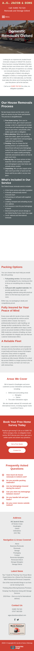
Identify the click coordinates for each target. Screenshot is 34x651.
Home (13, 26)
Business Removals (17, 546)
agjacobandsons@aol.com (17, 615)
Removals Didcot (17, 560)
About (17, 544)
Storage (17, 550)
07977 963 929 (17, 611)
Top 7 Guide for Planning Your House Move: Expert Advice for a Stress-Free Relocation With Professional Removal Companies (17, 577)
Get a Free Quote (17, 444)
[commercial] (9, 235)
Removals (17, 548)
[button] (17, 475)
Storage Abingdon (17, 562)
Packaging (17, 553)
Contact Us (17, 450)
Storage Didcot (17, 564)
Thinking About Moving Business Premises (17, 588)
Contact (17, 555)
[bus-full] (9, 247)
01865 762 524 (19, 8)
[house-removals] (24, 247)
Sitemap (29, 643)
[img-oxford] (24, 235)
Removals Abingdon (17, 557)
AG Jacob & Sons (20, 643)
